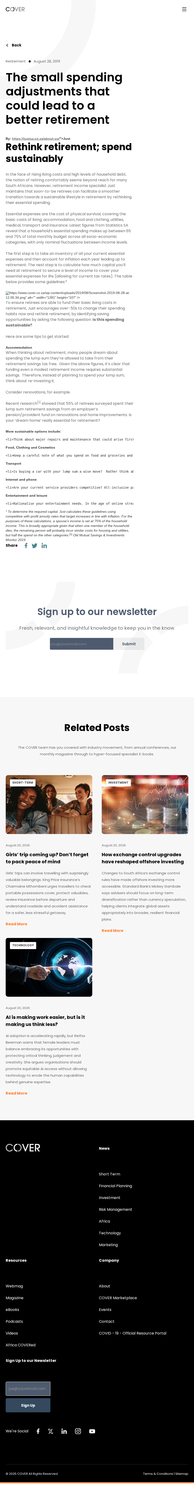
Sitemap (181, 1473)
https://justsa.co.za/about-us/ (36, 139)
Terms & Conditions (158, 1473)
